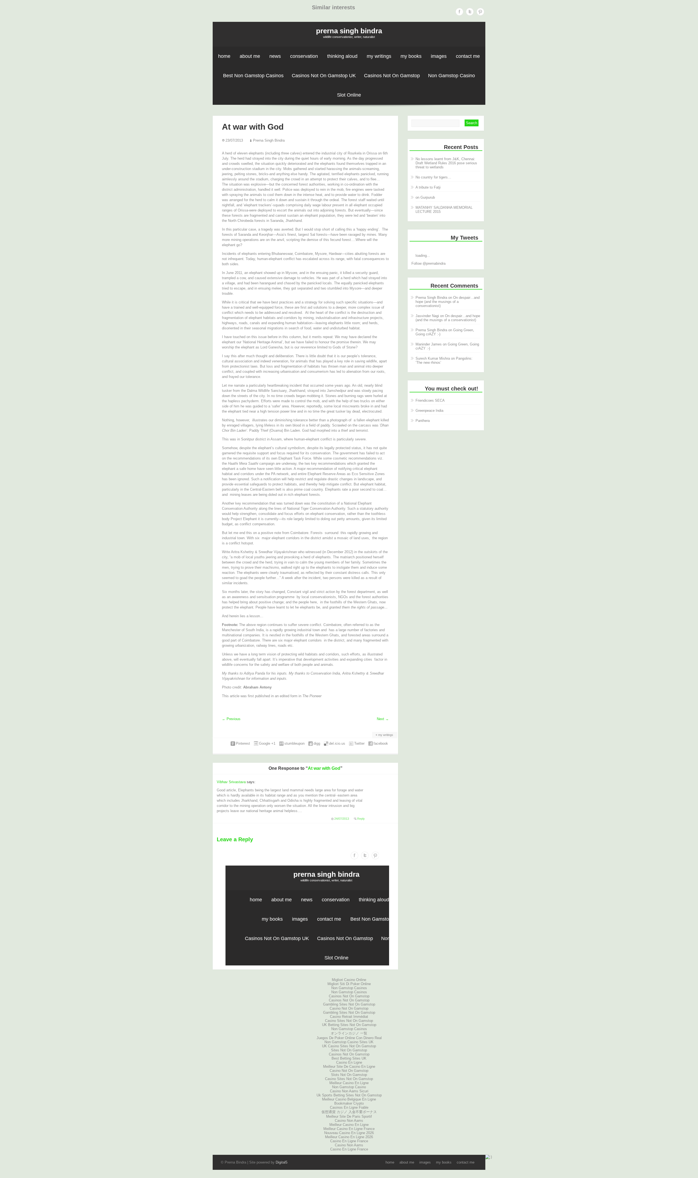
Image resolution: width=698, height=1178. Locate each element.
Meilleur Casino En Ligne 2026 (349, 1137)
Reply (361, 818)
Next (383, 719)
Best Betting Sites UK (349, 1058)
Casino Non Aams (349, 1121)
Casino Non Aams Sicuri (349, 1091)
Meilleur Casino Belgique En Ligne (349, 1099)
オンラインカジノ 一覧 (349, 1033)
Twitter (470, 12)
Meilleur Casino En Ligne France (349, 1129)
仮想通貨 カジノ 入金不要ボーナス (349, 1112)
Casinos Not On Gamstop (392, 75)
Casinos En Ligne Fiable (349, 1107)
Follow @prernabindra (428, 263)
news (275, 56)
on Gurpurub (425, 197)
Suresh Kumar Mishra (433, 358)
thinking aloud (342, 56)
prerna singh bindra (349, 31)
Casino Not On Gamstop (349, 1008)
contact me (468, 56)
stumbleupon (294, 743)
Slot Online (349, 95)
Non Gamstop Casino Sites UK (349, 1042)
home (224, 56)
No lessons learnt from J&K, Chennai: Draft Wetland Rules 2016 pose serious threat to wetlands (446, 163)
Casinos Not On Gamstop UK (324, 75)
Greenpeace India (429, 410)
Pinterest (480, 12)
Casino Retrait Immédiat (349, 1017)
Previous (231, 719)
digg (317, 743)
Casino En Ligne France (349, 1141)
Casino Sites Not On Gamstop (349, 1021)
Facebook (459, 12)
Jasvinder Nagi (427, 316)
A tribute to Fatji (428, 187)
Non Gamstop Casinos (349, 988)
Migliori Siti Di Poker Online (349, 984)
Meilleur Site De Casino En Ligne (349, 1066)
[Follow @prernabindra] (445, 248)
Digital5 (281, 1162)
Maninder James (429, 344)
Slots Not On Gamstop (349, 1075)
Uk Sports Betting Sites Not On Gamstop (349, 1095)
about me (250, 56)
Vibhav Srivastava (231, 782)
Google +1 (267, 743)
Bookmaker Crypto (349, 1103)
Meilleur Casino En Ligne (349, 1083)
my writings (379, 56)
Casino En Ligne (349, 1062)
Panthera (423, 421)
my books (411, 56)
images (439, 56)
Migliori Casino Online (349, 980)
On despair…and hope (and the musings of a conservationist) (448, 302)
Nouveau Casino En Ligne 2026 (349, 1133)
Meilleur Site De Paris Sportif (349, 1116)
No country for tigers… (433, 177)
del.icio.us (337, 743)
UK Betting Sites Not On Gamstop (349, 1025)
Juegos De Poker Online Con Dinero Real (349, 1038)
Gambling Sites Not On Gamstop (349, 1004)
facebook (381, 743)
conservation (304, 56)
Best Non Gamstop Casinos (253, 75)
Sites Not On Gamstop (349, 1050)
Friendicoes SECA (430, 400)
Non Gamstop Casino (451, 75)
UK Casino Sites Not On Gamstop (349, 1046)
